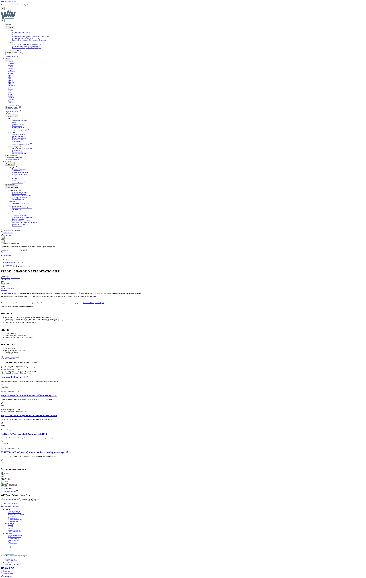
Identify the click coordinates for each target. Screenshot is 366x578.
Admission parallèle (18, 171)
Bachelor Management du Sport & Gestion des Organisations (30, 36)
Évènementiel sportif (18, 127)
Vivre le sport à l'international (21, 203)
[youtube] (12, 568)
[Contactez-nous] (2, 253)
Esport (14, 122)
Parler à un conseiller (18, 224)
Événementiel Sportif (18, 136)
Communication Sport (18, 134)
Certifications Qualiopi (19, 194)
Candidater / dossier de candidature (22, 217)
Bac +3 (10, 526)
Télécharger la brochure (19, 215)
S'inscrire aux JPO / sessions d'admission (24, 222)
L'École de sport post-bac (19, 192)
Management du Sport (19, 138)
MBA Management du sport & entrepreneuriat (26, 46)
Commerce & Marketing (19, 120)
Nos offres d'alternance (15, 520)
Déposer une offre (17, 152)
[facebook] (2, 568)
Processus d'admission (19, 169)
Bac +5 (10, 528)
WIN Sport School (14, 511)
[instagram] (4, 568)
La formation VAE (17, 150)
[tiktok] (10, 568)
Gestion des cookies (11, 561)
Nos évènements (13, 521)
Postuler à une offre (18, 219)
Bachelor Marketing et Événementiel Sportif (25, 38)
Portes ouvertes (8, 233)
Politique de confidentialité (13, 564)
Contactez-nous (17, 226)
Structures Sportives (18, 124)
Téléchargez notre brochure (11, 230)
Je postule (4, 290)
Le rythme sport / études (19, 174)
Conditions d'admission (15, 535)
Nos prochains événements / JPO (22, 208)
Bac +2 (10, 525)
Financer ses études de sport (20, 172)
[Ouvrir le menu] (3, 20)
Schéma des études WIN (19, 197)
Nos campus (12, 516)
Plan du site (8, 562)
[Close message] (3, 8)
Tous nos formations (14, 532)
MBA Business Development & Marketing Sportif (27, 44)
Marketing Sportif (17, 140)
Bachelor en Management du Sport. (93, 303)
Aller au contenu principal (8, 1)
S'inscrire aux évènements (11, 506)
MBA (14, 180)
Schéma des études (14, 530)
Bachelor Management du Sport (21, 32)
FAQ (13, 211)
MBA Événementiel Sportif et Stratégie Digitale (26, 48)
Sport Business (16, 141)
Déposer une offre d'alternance (21, 221)
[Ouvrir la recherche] (3, 237)
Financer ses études (14, 540)
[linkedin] (7, 568)
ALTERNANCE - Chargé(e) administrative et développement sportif (34, 452)
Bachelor (15, 178)
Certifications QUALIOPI (16, 514)
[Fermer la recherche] (3, 241)
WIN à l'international (14, 537)
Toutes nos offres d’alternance (14, 262)
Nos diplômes (12, 518)
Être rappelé (7, 255)
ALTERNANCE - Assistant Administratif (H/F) (24, 434)
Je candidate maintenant (8, 358)
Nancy (3, 285)
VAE (9, 542)
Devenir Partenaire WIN (19, 153)
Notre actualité (16, 209)
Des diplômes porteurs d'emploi (21, 195)
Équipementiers (17, 126)
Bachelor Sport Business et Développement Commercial (29, 40)
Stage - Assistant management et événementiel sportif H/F (29, 415)
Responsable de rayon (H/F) (14, 377)
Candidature (7, 235)
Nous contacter (12, 544)
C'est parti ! (23, 250)
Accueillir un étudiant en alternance (22, 148)
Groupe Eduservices (18, 199)
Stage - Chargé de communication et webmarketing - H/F (29, 395)
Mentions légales (10, 559)
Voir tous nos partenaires (8, 491)
